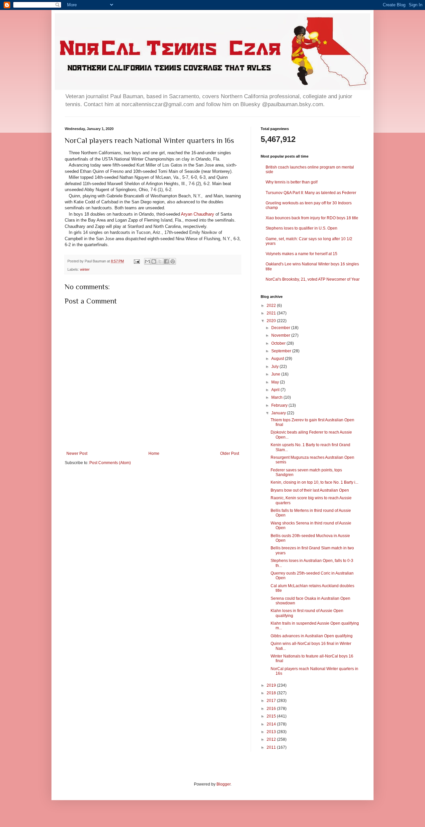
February (280, 405)
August (278, 358)
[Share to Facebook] (166, 261)
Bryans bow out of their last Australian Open (310, 490)
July (275, 366)
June (276, 374)
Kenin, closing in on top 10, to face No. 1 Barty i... (314, 482)
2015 (272, 716)
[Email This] (147, 261)
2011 (272, 747)
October (279, 343)
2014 (272, 724)
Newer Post (76, 453)
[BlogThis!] (153, 261)
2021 (272, 313)
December (281, 327)
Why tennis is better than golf (291, 182)
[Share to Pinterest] (172, 261)
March (277, 397)
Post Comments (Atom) (110, 462)
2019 (272, 685)
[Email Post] (136, 261)
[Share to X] (160, 261)
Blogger (223, 784)
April (276, 389)
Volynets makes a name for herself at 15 (301, 253)
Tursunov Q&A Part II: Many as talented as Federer (311, 192)
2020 (272, 320)
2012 (272, 739)
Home (153, 453)
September (281, 351)
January (279, 413)
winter (85, 269)
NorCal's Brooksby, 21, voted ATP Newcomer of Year (313, 279)
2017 (272, 700)
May (275, 382)
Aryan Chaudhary (197, 214)
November (281, 335)
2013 (272, 731)
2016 (272, 708)
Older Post (229, 453)
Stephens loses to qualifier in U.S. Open (301, 228)
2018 (272, 693)
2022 (272, 305)
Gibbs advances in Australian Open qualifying (312, 636)
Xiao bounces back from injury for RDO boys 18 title (312, 218)
